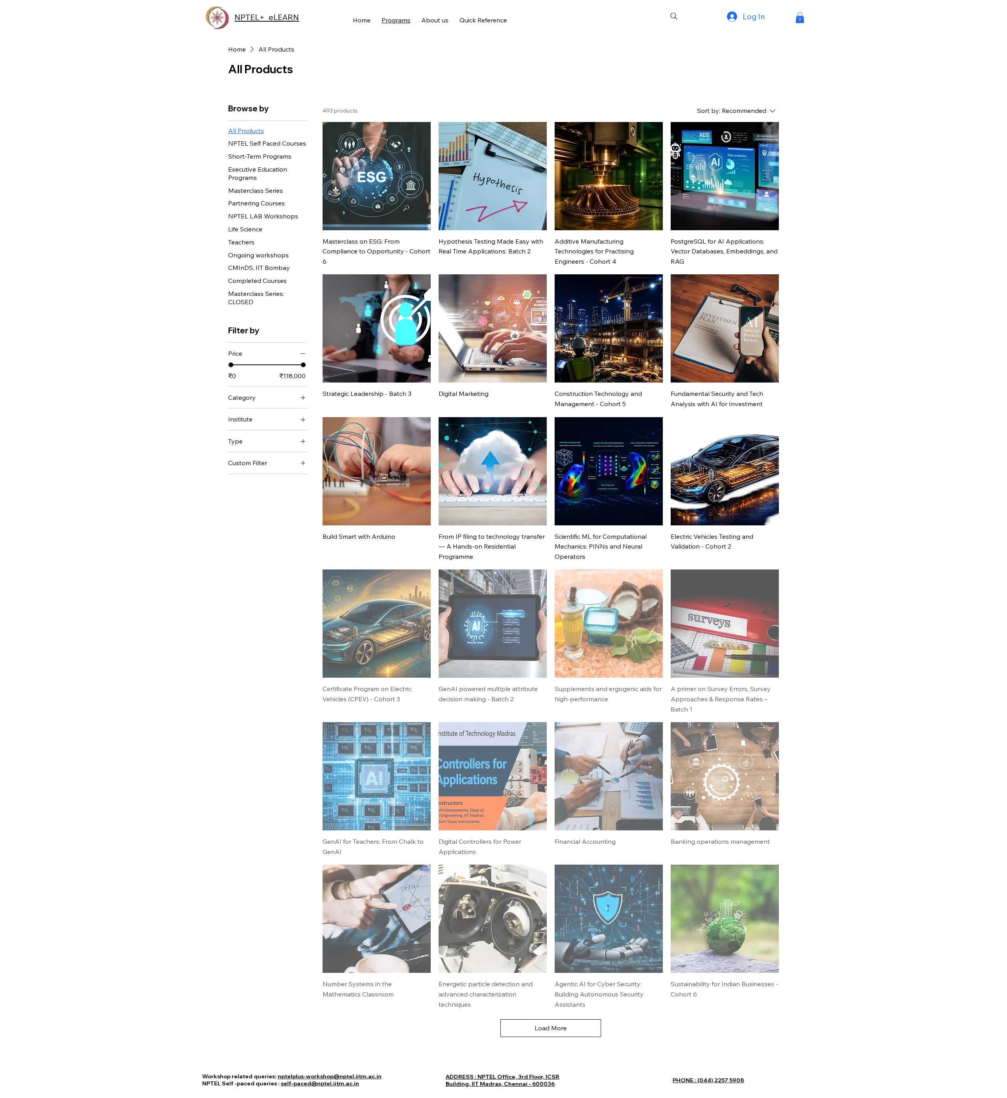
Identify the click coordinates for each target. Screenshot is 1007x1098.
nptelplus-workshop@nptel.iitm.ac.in (330, 1076)
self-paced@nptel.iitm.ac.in (320, 1083)
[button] (799, 17)
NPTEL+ (251, 17)
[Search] (674, 16)
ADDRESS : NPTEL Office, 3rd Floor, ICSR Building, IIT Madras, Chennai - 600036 (502, 1080)
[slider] (231, 365)
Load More (551, 1028)
